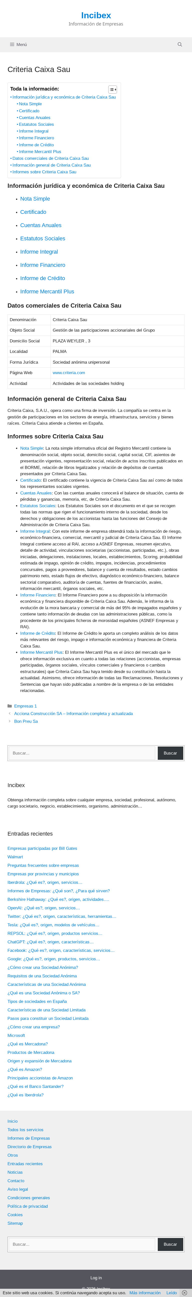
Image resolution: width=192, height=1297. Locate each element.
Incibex (96, 15)
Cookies (15, 1214)
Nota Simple (30, 104)
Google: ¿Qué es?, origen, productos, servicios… (54, 959)
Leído (171, 1292)
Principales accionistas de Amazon (40, 1078)
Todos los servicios (26, 1129)
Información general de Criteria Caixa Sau (51, 165)
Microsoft (16, 1035)
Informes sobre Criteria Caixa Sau (44, 172)
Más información (145, 1292)
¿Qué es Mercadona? (28, 1044)
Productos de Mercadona (31, 1052)
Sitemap (15, 1223)
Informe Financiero (36, 138)
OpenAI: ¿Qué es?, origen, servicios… (44, 908)
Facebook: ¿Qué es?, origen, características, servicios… (61, 950)
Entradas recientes (25, 1163)
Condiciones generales (29, 1197)
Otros (13, 1155)
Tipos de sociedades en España (37, 1001)
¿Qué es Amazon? (25, 1069)
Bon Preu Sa (26, 721)
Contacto (16, 1180)
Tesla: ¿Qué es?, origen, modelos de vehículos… (54, 925)
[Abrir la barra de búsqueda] (180, 44)
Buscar (170, 753)
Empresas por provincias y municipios (43, 874)
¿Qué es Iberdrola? (26, 1095)
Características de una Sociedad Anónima (47, 984)
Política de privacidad (28, 1206)
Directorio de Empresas (30, 1146)
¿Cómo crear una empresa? (34, 1027)
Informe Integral (33, 131)
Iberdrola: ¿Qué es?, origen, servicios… (45, 882)
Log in (96, 1277)
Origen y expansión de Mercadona (40, 1061)
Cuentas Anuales (34, 117)
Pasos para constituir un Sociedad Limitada (48, 1018)
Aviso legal (18, 1189)
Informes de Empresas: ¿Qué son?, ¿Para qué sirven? (59, 891)
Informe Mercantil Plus (40, 151)
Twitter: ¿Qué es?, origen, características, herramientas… (62, 916)
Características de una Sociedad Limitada (47, 1010)
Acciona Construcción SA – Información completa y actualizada (73, 713)
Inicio (13, 1121)
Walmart (15, 857)
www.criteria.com (69, 372)
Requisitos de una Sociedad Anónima (42, 976)
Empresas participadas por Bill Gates (42, 848)
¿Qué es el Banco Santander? (36, 1086)
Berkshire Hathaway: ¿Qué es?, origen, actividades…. (58, 899)
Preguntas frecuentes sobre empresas (43, 865)
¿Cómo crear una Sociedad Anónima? (43, 967)
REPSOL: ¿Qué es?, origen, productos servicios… (55, 933)
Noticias (15, 1172)
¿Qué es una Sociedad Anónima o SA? (44, 993)
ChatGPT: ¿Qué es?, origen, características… (51, 942)
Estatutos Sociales (36, 124)
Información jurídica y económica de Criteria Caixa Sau (64, 97)
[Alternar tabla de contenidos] (110, 89)
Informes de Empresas (29, 1138)
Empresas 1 (25, 706)
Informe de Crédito (36, 145)
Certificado (29, 111)
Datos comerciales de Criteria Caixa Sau (50, 158)
